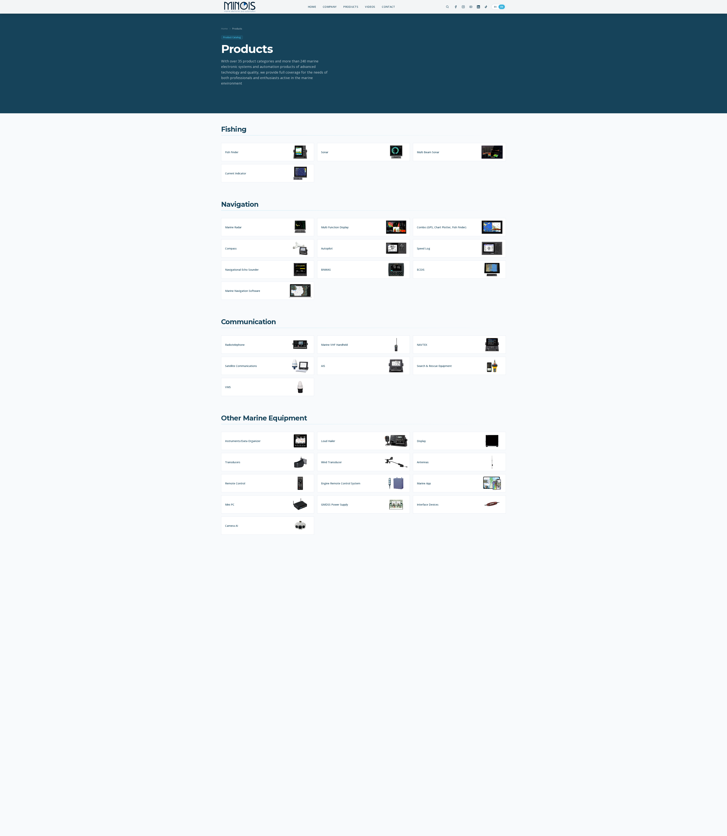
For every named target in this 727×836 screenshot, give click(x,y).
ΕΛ (495, 6)
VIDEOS (370, 7)
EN (501, 6)
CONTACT (388, 7)
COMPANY (329, 7)
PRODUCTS (350, 7)
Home (224, 28)
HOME (312, 7)
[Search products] (447, 7)
